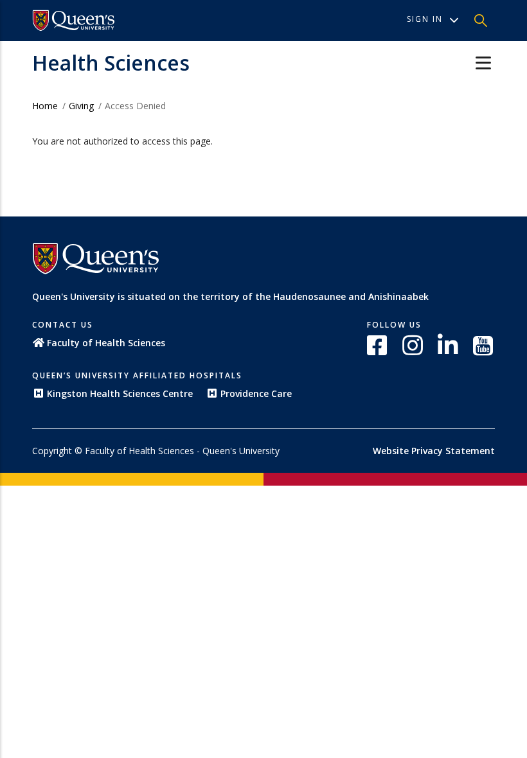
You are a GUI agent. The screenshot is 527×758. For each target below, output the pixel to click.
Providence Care (256, 393)
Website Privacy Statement (434, 451)
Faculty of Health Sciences (106, 343)
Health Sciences (111, 62)
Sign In (425, 18)
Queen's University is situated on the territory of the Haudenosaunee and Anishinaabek (230, 296)
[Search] (481, 20)
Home (45, 106)
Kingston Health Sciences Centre (120, 393)
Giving (81, 106)
